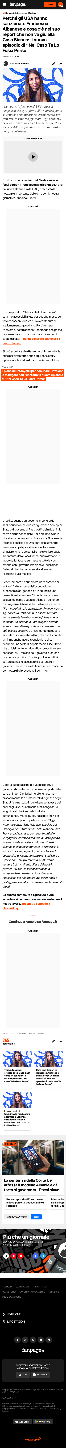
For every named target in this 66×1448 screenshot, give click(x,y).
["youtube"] (21, 1256)
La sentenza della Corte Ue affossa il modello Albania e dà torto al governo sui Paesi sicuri (32, 1185)
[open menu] (3, 4)
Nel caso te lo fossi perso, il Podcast (20, 13)
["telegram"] (43, 1256)
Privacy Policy (40, 1287)
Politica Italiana (36, 1033)
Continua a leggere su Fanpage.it (33, 922)
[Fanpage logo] (18, 4)
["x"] (28, 1256)
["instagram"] (13, 1256)
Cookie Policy (9, 1292)
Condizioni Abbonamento (32, 1292)
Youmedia (7, 1287)
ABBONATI (50, 4)
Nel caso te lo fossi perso (15, 1033)
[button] (60, 63)
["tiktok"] (6, 1256)
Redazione (23, 63)
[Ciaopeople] (33, 1439)
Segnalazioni (22, 1287)
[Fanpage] (33, 1350)
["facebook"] (35, 1256)
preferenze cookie (11, 1297)
